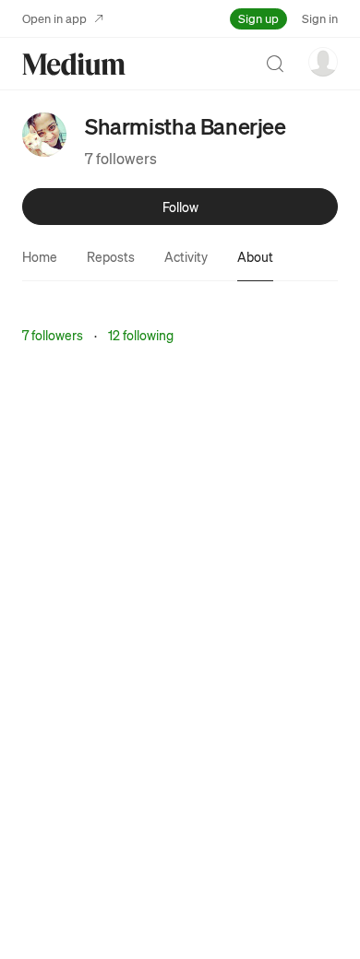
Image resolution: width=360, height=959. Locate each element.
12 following (141, 334)
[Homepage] (74, 64)
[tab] (39, 256)
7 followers (121, 158)
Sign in (320, 18)
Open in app (54, 18)
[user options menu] (323, 62)
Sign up (258, 18)
